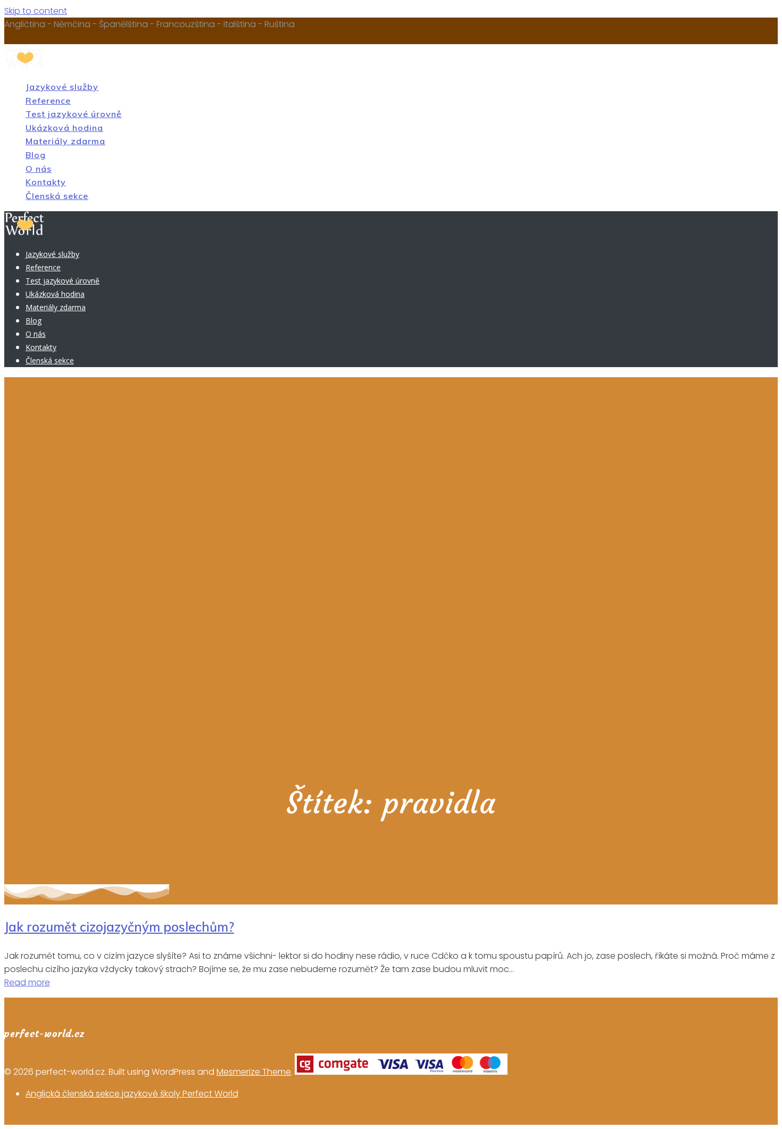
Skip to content (35, 11)
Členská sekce (57, 195)
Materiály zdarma (65, 141)
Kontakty (46, 182)
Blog (36, 155)
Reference (48, 100)
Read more (27, 982)
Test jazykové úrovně (74, 114)
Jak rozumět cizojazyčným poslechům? (119, 927)
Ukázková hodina (64, 127)
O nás (39, 168)
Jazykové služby (62, 86)
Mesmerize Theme (254, 1072)
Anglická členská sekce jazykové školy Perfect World (132, 1094)
